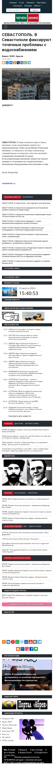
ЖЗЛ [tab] (25, 526)
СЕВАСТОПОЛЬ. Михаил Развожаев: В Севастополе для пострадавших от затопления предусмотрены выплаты (23, 229)
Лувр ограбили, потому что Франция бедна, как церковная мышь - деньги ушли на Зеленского (24, 443)
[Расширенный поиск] (42, 9)
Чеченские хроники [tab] (12, 526)
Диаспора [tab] (18, 423)
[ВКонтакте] (10, 62)
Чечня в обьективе (9, 725)
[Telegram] (29, 62)
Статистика (9, 755)
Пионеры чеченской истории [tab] (17, 558)
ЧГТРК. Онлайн (8, 740)
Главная (13, 2)
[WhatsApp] (25, 62)
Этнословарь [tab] (20, 493)
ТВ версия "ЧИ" (8, 719)
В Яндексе (22, 750)
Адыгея (19, 56)
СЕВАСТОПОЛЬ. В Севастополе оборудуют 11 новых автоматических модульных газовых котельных (21, 222)
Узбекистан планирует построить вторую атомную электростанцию (24, 330)
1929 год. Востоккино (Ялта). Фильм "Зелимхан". (20, 539)
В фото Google (36, 750)
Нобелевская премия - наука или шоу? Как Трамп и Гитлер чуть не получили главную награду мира (26, 437)
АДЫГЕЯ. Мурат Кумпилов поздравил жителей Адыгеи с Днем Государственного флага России (25, 355)
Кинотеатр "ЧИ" (8, 731)
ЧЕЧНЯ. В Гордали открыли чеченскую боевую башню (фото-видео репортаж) (25, 431)
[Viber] (21, 62)
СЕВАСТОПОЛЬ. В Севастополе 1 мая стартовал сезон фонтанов (26, 203)
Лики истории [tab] (35, 526)
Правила (30, 2)
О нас (21, 2)
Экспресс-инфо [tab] (32, 423)
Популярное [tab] (27, 197)
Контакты (17, 5)
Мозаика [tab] (8, 493)
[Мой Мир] (7, 62)
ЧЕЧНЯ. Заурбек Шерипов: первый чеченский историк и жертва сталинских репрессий (26, 513)
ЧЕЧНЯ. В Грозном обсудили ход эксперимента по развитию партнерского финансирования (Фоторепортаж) (25, 677)
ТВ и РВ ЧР (6, 737)
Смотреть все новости (20, 416)
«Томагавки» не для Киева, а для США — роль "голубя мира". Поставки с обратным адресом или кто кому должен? (25, 450)
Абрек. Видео (7, 728)
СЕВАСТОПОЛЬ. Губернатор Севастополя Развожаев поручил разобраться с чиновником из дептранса (25, 242)
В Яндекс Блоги (25, 753)
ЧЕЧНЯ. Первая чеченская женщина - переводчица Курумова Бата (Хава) (26, 506)
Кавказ (5, 56)
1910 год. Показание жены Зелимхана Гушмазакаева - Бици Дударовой (25, 533)
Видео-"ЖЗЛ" (7, 722)
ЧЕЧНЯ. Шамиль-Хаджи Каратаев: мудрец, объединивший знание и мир (24, 519)
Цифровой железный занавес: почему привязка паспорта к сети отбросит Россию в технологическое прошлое (25, 409)
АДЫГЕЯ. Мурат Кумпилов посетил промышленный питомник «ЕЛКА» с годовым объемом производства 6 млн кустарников (24, 364)
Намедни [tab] (8, 423)
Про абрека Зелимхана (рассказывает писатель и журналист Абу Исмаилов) (25, 544)
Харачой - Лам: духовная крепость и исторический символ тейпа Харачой (24, 551)
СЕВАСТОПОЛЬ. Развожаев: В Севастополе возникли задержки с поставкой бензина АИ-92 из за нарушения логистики (26, 255)
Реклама (28, 5)
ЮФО (12, 56)
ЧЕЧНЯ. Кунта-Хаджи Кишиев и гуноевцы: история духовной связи (25, 500)
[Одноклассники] (14, 62)
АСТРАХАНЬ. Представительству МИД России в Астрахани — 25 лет (23, 402)
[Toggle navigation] (5, 27)
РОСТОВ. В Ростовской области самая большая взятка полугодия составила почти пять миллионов (23, 337)
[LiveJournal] (18, 62)
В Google (11, 750)
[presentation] (48, 468)
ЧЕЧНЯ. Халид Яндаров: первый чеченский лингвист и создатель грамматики (23, 584)
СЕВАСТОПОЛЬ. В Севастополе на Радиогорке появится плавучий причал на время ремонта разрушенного (27, 249)
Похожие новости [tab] (12, 197)
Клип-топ (5, 734)
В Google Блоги (41, 753)
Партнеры (41, 2)
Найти (35, 10)
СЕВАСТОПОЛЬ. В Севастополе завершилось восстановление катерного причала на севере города (25, 209)
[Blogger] (3, 62)
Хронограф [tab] (32, 493)
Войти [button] (37, 5)
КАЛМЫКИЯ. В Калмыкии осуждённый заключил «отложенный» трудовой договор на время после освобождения (25, 373)
